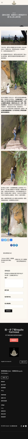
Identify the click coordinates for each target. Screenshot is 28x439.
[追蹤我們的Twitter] (23, 426)
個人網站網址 (8, 303)
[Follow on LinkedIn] (26, 426)
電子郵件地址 (8, 297)
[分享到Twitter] (14, 245)
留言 (6, 277)
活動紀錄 (14, 13)
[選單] (2, 2)
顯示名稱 (7, 290)
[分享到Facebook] (11, 245)
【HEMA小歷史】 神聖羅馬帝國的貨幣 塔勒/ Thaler (7, 260)
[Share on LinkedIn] (16, 245)
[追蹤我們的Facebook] (21, 426)
